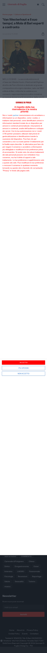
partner (16, 115)
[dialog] (23, 326)
